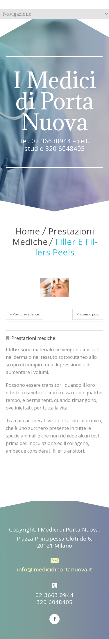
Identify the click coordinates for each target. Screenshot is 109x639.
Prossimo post (88, 314)
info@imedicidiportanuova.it (54, 569)
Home (27, 231)
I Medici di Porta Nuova (54, 101)
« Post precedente (24, 314)
